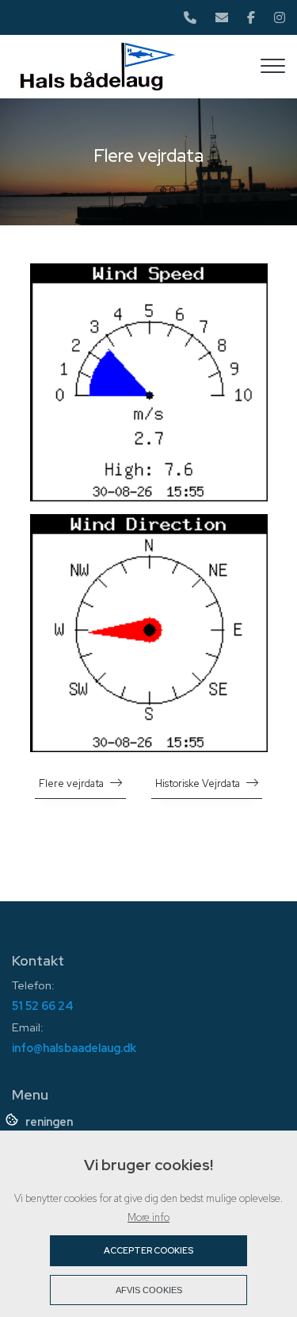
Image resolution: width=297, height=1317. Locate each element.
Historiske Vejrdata (197, 783)
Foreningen (42, 1121)
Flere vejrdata (71, 783)
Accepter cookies (148, 1250)
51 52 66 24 (43, 1005)
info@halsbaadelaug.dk (74, 1047)
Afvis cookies (149, 1290)
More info (148, 1217)
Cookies (13, 1119)
